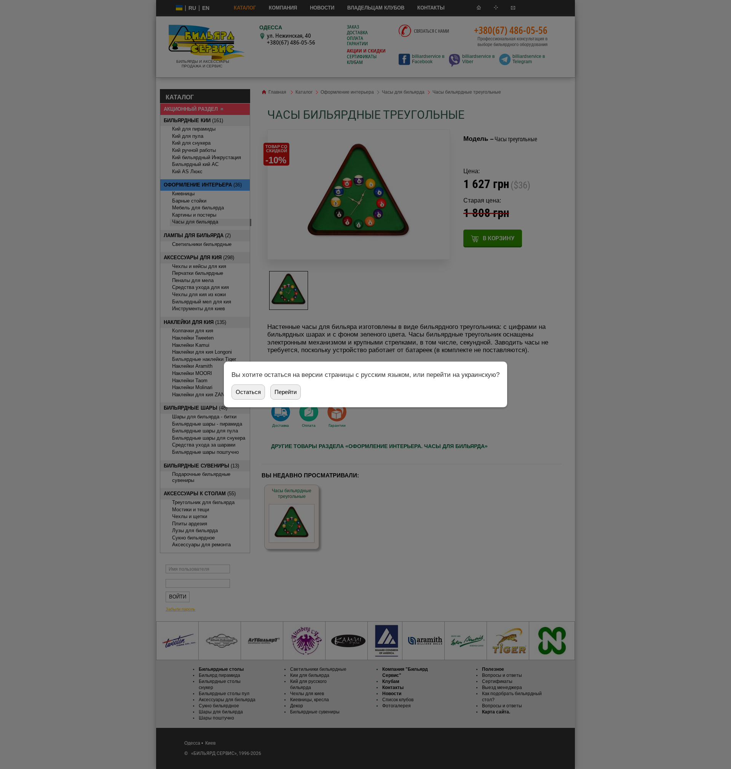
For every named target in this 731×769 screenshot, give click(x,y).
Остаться (248, 392)
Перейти (286, 392)
